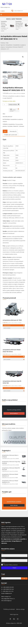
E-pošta (3, 558)
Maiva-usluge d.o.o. (5, 7)
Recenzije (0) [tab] (13, 131)
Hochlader (10, 126)
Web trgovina (14, 614)
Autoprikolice (9, 45)
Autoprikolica (11, 124)
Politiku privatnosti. (13, 564)
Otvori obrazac (14, 505)
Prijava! (14, 567)
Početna (3, 43)
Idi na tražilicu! (14, 413)
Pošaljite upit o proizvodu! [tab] (10, 134)
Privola (3, 563)
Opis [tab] (5, 131)
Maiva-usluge (20, 609)
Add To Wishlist (7, 328)
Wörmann (21, 126)
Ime (2, 553)
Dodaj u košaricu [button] (7, 325)
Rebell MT (15, 126)
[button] (23, 57)
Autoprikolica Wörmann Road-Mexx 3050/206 (19, 23)
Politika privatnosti (9, 609)
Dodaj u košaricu (13, 104)
